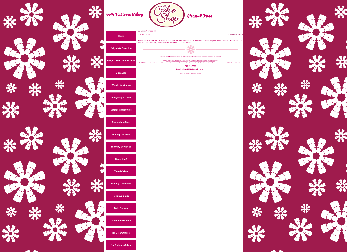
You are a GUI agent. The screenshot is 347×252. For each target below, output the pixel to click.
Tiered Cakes (121, 171)
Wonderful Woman (121, 85)
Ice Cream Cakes (121, 233)
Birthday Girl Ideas (121, 134)
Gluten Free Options (121, 220)
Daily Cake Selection (121, 48)
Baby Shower (121, 208)
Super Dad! (121, 159)
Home (121, 36)
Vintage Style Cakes (121, 97)
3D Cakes (142, 31)
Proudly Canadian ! (121, 184)
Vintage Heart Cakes (121, 110)
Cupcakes (121, 73)
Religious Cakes (121, 196)
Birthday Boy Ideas (121, 147)
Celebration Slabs (121, 122)
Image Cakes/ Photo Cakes (121, 60)
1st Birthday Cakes (121, 245)
